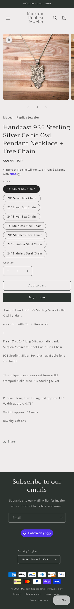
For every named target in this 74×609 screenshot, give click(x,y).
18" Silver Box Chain (21, 189)
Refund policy (33, 594)
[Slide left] (27, 107)
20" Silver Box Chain (21, 198)
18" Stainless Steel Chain (24, 226)
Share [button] (12, 441)
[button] (8, 17)
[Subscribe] (61, 518)
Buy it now (37, 297)
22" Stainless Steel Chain (24, 244)
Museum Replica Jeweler (35, 589)
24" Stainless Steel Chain (24, 253)
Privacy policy (53, 594)
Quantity (8, 262)
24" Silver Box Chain (21, 216)
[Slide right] (46, 107)
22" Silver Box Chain (21, 207)
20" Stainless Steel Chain (25, 235)
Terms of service (39, 600)
